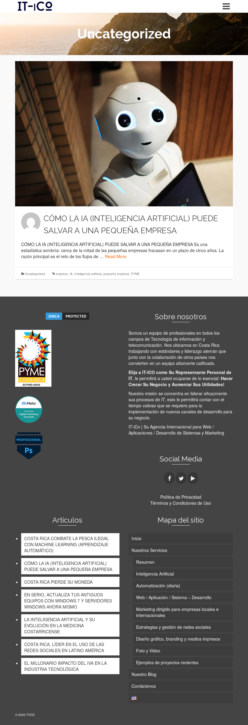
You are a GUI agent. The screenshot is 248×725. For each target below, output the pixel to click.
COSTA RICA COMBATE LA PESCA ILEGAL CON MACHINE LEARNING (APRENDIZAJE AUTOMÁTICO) (66, 544)
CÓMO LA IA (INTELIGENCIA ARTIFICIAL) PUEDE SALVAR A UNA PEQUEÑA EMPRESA (68, 566)
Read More (115, 256)
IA (71, 274)
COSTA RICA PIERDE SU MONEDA (58, 582)
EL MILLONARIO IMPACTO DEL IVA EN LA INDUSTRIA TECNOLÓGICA (65, 666)
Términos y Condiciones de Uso (180, 503)
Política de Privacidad (180, 497)
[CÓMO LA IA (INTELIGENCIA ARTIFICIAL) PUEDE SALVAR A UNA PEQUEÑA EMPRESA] (124, 133)
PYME (135, 274)
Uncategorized (35, 274)
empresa (62, 274)
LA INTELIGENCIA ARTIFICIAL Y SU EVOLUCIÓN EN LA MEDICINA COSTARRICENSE (59, 625)
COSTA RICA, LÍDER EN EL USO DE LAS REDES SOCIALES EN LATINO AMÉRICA (64, 647)
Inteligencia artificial (88, 274)
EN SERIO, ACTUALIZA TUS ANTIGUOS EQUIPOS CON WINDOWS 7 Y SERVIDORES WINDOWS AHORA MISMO (68, 601)
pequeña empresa (116, 274)
